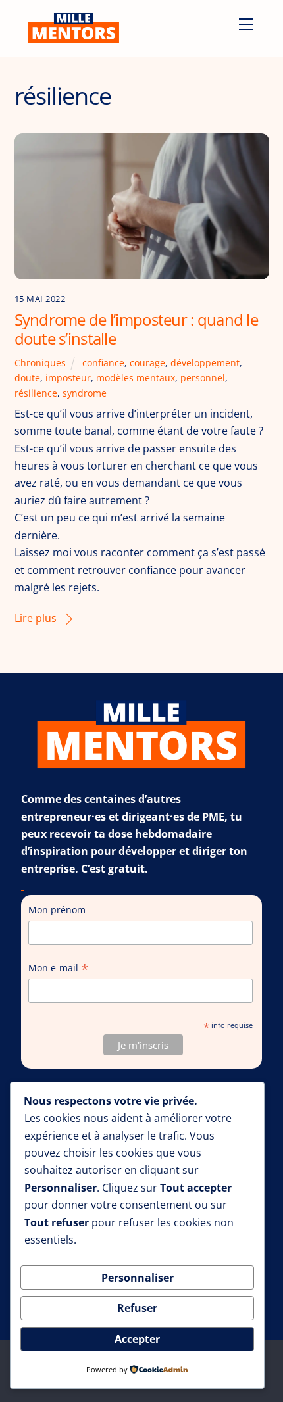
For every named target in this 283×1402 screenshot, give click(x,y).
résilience (35, 393)
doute (27, 378)
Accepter (137, 1339)
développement (205, 362)
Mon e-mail (58, 968)
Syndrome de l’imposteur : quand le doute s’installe (136, 328)
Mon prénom (57, 910)
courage (147, 362)
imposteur (68, 378)
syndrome (85, 393)
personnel (202, 378)
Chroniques (40, 362)
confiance (103, 362)
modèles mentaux (135, 378)
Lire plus (35, 618)
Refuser (137, 1308)
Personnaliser (137, 1277)
